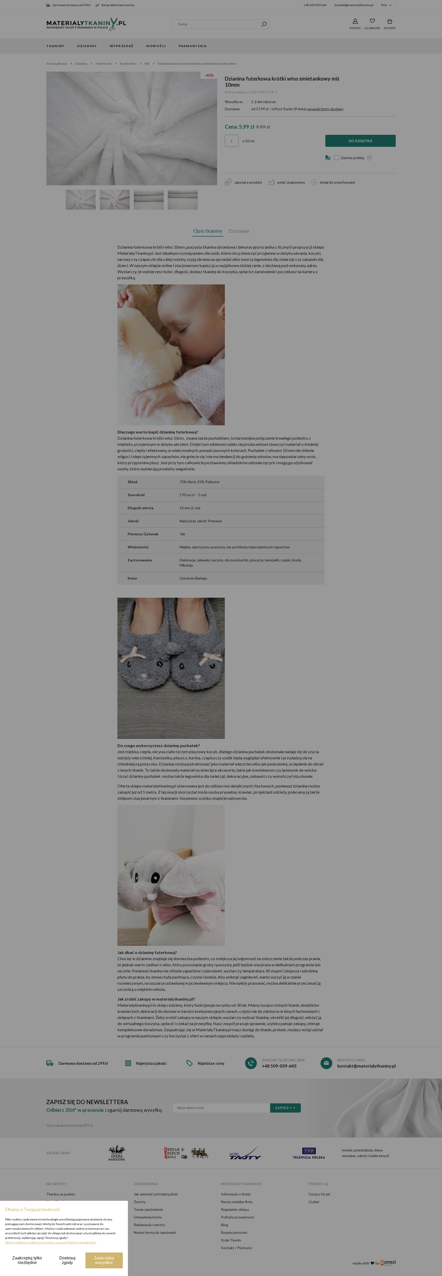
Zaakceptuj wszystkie (104, 1260)
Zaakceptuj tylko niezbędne (27, 1260)
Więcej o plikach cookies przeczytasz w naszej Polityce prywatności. (50, 1242)
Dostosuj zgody (67, 1260)
